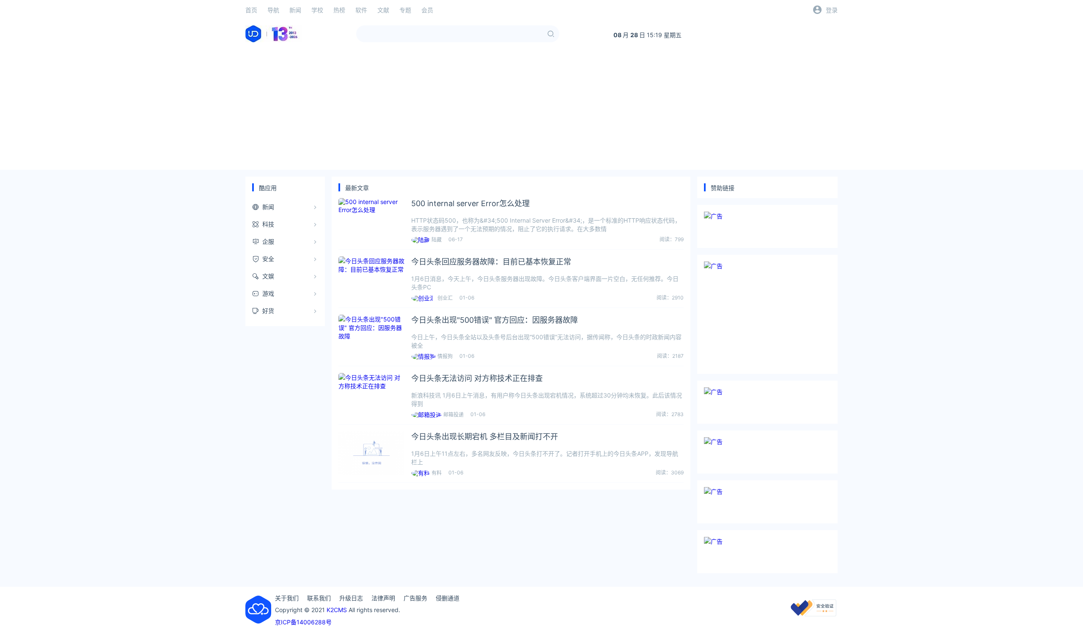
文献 (383, 10)
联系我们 (319, 598)
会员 (427, 10)
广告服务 (415, 598)
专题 (405, 10)
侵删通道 (447, 598)
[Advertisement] (541, 111)
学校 (317, 10)
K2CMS (337, 609)
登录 (832, 10)
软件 (361, 10)
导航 (273, 10)
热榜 (339, 10)
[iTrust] (813, 614)
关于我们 (287, 598)
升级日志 (351, 598)
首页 (251, 10)
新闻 (295, 10)
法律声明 (383, 598)
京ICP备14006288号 (303, 622)
